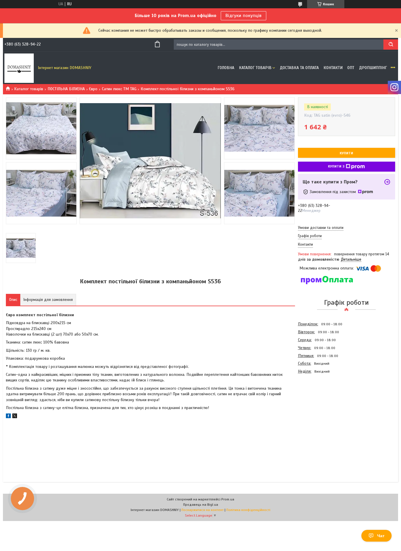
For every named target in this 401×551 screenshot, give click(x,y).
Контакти (333, 67)
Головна (226, 67)
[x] (14, 416)
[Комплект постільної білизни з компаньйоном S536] (318, 407)
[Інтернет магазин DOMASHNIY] (19, 68)
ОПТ (350, 67)
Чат (381, 535)
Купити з (336, 166)
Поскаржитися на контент (202, 510)
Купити (346, 153)
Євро (93, 88)
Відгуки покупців (243, 16)
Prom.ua (227, 499)
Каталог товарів (255, 67)
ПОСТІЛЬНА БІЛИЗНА (66, 88)
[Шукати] (390, 44)
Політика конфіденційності (248, 510)
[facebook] (8, 416)
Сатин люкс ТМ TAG (119, 88)
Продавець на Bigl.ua (200, 505)
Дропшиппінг (373, 67)
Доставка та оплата (299, 67)
